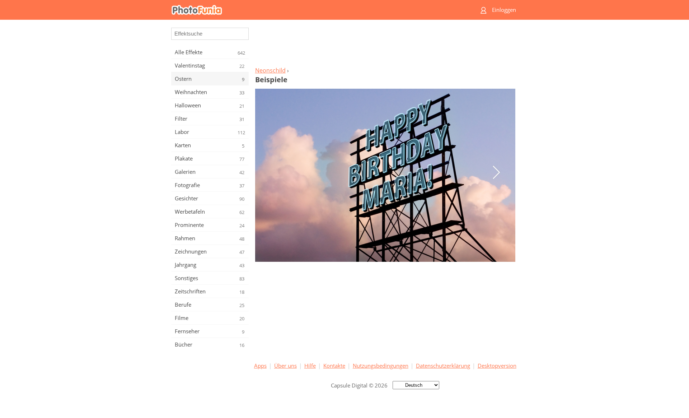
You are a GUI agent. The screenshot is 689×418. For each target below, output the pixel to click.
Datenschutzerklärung (443, 365)
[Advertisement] (385, 45)
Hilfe (310, 365)
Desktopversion (497, 365)
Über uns (285, 365)
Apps (260, 365)
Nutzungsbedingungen (380, 365)
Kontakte (334, 365)
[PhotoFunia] (317, 10)
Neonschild (270, 70)
